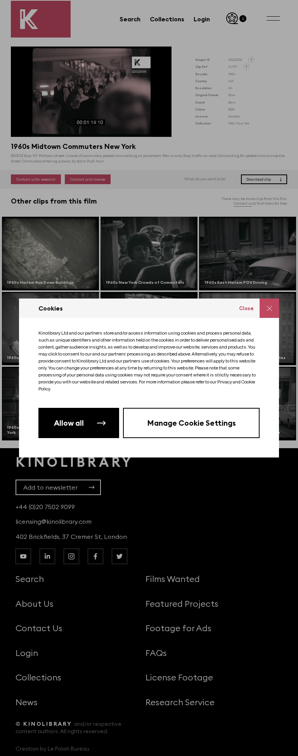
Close (246, 308)
